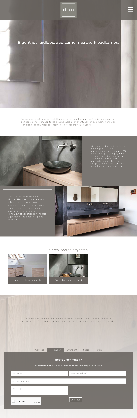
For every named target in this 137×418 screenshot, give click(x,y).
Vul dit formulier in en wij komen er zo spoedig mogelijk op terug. (68, 366)
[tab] (39, 350)
